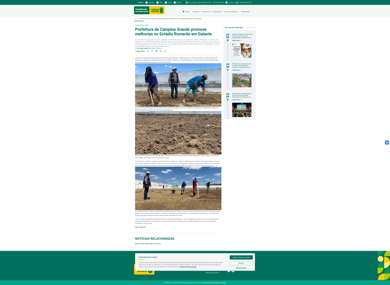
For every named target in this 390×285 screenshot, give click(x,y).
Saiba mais (236, 40)
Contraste (232, 2)
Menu (160, 2)
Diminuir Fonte (219, 2)
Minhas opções (241, 268)
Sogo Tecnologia (220, 282)
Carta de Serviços (231, 12)
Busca (168, 2)
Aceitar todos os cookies (241, 257)
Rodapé (177, 2)
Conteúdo (150, 2)
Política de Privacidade (212, 273)
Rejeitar (241, 263)
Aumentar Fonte (206, 2)
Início (187, 12)
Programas (245, 12)
